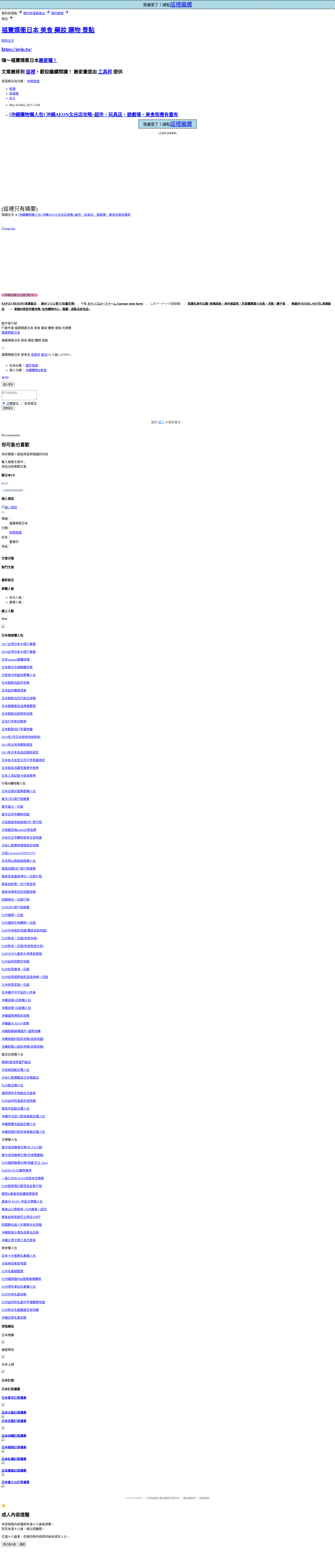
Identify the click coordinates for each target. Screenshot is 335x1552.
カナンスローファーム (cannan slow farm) (115, 303)
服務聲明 (204, 1498)
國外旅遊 (32, 365)
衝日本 (5, 483)
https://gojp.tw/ (17, 49)
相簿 (12, 89)
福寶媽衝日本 (11, 332)
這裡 (30, 71)
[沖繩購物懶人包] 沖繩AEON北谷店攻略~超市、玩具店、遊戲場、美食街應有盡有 (93, 114)
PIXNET (138, 1498)
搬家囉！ (48, 60)
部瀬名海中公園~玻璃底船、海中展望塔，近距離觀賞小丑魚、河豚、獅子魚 (236, 303)
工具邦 (105, 71)
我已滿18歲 (9, 1544)
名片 (12, 98)
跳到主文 (8, 40)
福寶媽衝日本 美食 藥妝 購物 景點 (48, 30)
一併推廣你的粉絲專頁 (12, 490)
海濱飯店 (30, 303)
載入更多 (8, 384)
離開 (22, 1544)
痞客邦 (35, 354)
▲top (5, 377)
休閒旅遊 (33, 81)
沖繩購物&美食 (36, 370)
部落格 (14, 93)
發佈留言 (8, 408)
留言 (44, 354)
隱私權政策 (189, 1498)
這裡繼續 (181, 124)
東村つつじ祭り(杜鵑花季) (58, 303)
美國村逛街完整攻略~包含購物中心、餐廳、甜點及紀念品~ (52, 309)
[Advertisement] (34, 261)
